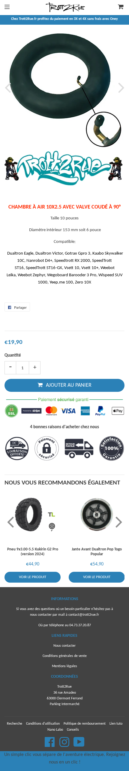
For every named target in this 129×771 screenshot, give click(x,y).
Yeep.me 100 (61, 282)
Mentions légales (64, 666)
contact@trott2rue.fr (83, 615)
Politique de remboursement (85, 724)
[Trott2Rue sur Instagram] (65, 745)
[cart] (117, 7)
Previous (9, 87)
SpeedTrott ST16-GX (44, 268)
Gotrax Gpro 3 (77, 253)
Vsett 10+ (89, 268)
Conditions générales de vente (65, 656)
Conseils (73, 730)
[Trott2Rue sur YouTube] (79, 745)
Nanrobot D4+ (39, 261)
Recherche (14, 724)
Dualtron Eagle (20, 253)
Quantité (12, 355)
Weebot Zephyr (31, 275)
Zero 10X (83, 282)
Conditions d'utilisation (43, 724)
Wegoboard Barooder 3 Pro (71, 275)
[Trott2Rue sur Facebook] (50, 745)
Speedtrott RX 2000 (72, 261)
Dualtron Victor (49, 253)
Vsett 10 (71, 268)
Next (120, 87)
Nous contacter (64, 646)
